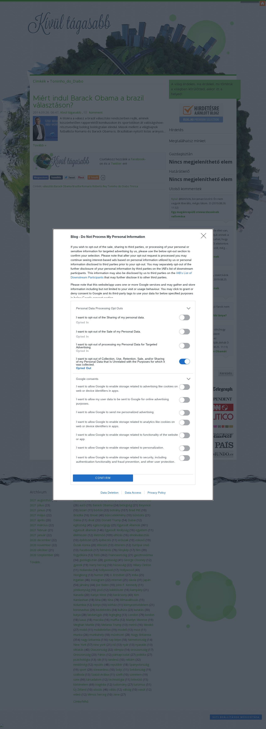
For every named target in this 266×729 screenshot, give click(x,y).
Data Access (133, 492)
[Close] (205, 237)
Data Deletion (109, 492)
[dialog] (133, 364)
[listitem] (133, 308)
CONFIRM (103, 477)
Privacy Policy (157, 492)
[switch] (184, 317)
